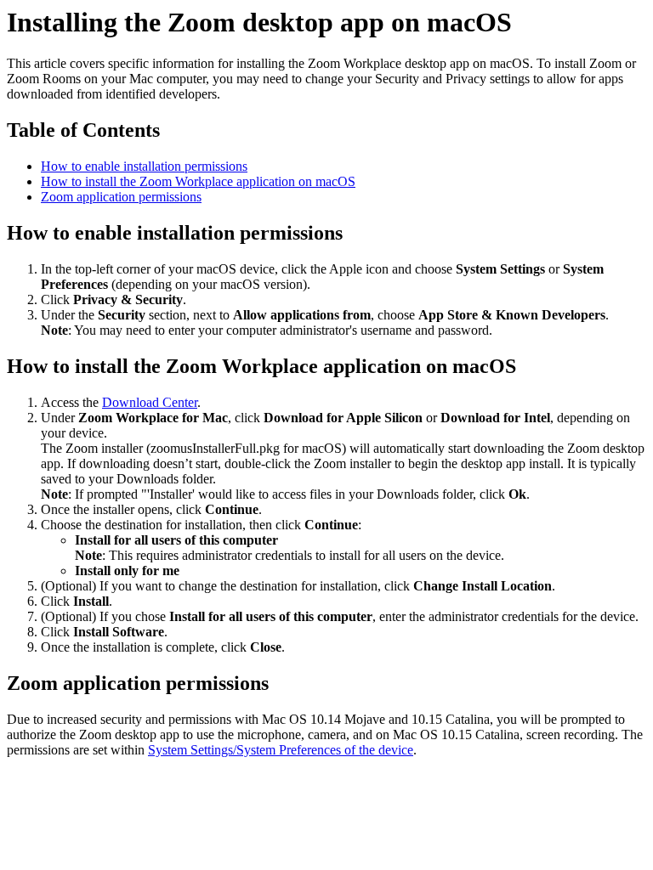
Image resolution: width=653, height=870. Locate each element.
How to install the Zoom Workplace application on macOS (198, 181)
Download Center (149, 402)
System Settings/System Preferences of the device (280, 750)
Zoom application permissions (121, 196)
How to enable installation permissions (144, 166)
